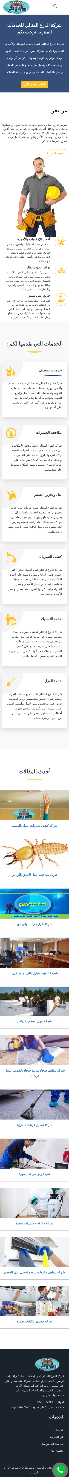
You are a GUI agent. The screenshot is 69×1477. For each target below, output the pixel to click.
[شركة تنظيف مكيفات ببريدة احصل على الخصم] (34, 1252)
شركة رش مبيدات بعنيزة (35, 1174)
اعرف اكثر (57, 153)
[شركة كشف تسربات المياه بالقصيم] (34, 805)
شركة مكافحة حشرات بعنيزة (34, 1223)
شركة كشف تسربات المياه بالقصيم (34, 826)
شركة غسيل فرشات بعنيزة (34, 1125)
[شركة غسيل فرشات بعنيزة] (34, 1105)
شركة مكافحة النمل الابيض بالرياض (35, 875)
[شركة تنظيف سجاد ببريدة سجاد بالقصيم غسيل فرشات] (34, 1050)
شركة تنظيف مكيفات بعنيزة (34, 1321)
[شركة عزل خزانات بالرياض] (34, 904)
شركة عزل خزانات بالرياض (34, 924)
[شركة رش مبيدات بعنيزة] (34, 1154)
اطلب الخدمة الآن (34, 84)
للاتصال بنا (57, 1450)
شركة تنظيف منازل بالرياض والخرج (35, 973)
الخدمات (59, 1430)
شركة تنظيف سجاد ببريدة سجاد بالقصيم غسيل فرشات (34, 1073)
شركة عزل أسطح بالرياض (34, 1021)
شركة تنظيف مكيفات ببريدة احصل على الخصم (34, 1272)
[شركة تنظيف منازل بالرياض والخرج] (34, 953)
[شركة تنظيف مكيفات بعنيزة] (34, 1301)
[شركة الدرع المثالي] (16, 7)
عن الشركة (57, 1437)
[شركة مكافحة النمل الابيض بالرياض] (34, 854)
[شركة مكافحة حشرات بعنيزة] (34, 1203)
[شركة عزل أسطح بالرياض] (34, 1001)
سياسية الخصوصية (53, 1444)
